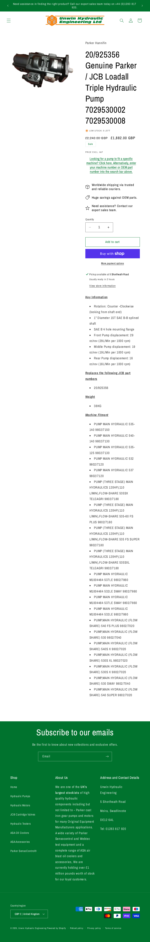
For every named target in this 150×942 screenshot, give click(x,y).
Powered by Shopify (56, 928)
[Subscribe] (107, 756)
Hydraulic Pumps (20, 796)
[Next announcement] (142, 5)
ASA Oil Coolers (19, 833)
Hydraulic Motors (20, 805)
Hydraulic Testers (20, 824)
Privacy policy (94, 928)
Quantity (89, 219)
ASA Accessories (20, 842)
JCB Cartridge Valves (23, 814)
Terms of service (113, 928)
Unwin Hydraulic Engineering (32, 928)
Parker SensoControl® (23, 851)
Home (13, 787)
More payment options (112, 263)
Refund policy (76, 928)
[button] (8, 20)
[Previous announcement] (8, 5)
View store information (102, 286)
